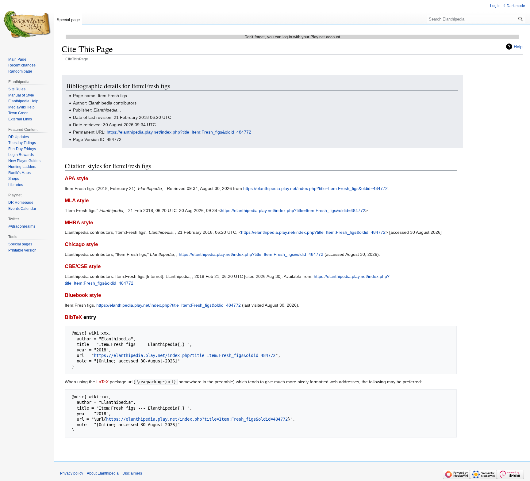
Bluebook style (83, 295)
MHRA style (79, 222)
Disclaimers (132, 473)
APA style (76, 178)
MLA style (77, 200)
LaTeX (102, 381)
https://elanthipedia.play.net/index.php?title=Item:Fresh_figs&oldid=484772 (179, 132)
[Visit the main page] (27, 24)
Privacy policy (71, 473)
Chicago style (81, 244)
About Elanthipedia (103, 473)
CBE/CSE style (83, 266)
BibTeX (73, 317)
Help (518, 46)
